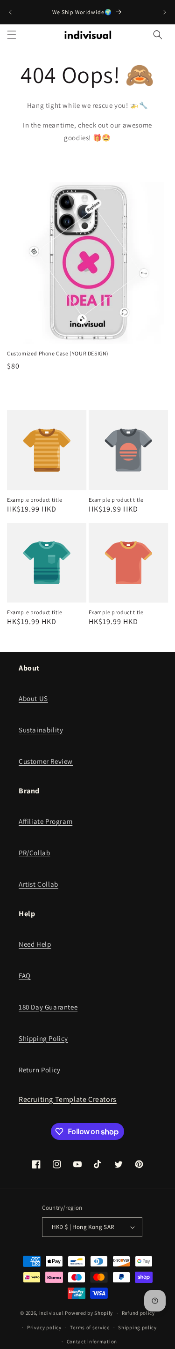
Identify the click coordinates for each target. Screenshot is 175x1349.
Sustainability (41, 729)
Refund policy (138, 1313)
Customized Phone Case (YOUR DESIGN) (58, 353)
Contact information (92, 1341)
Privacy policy (44, 1327)
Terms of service (89, 1327)
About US (33, 698)
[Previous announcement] (10, 12)
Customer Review (46, 761)
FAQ (25, 975)
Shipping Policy (43, 1038)
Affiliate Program (45, 821)
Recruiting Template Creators (68, 1099)
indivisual (51, 1313)
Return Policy (40, 1069)
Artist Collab (38, 884)
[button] (11, 34)
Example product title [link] (35, 499)
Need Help (35, 944)
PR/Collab (34, 852)
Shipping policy (137, 1327)
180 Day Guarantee (48, 1006)
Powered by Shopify (89, 1313)
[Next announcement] (164, 12)
